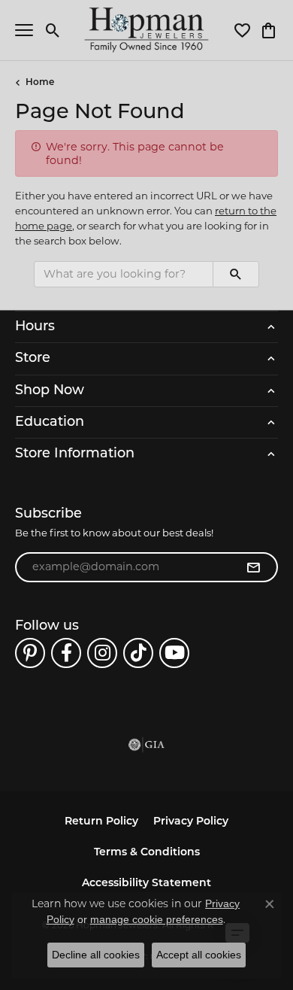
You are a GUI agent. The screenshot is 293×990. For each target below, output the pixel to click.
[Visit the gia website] (146, 744)
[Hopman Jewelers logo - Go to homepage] (147, 30)
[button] (53, 30)
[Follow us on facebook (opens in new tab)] (66, 653)
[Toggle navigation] (24, 30)
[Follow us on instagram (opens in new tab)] (102, 653)
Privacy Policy (190, 822)
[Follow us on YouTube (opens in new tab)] (174, 653)
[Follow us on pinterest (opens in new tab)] (30, 653)
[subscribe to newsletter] (253, 567)
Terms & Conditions (147, 852)
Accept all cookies (198, 955)
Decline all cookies (96, 955)
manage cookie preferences (156, 919)
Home (40, 82)
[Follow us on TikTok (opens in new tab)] (138, 653)
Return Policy (101, 822)
